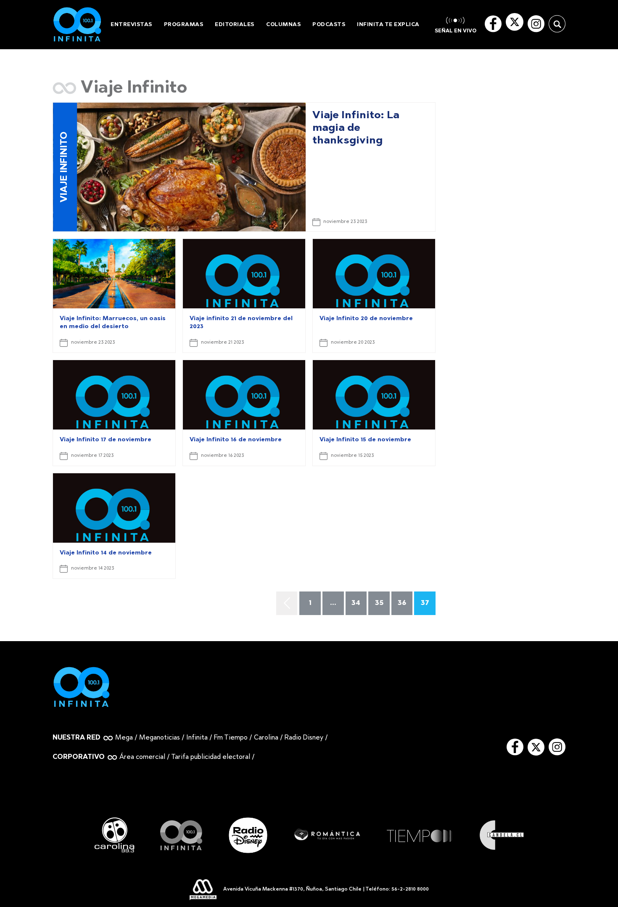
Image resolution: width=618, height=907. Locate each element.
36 (402, 603)
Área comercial (142, 757)
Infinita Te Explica (388, 24)
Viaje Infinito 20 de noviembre (366, 319)
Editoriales (234, 24)
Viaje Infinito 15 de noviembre (365, 440)
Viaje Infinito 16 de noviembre (236, 440)
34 (355, 603)
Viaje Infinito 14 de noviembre (106, 553)
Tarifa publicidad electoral (210, 757)
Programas (183, 24)
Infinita (197, 738)
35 (379, 603)
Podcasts (328, 24)
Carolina (266, 738)
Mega (124, 738)
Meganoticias (159, 738)
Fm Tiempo (231, 738)
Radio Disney (304, 738)
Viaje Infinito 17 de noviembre (105, 440)
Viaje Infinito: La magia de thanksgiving (355, 128)
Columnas (283, 24)
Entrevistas (131, 24)
